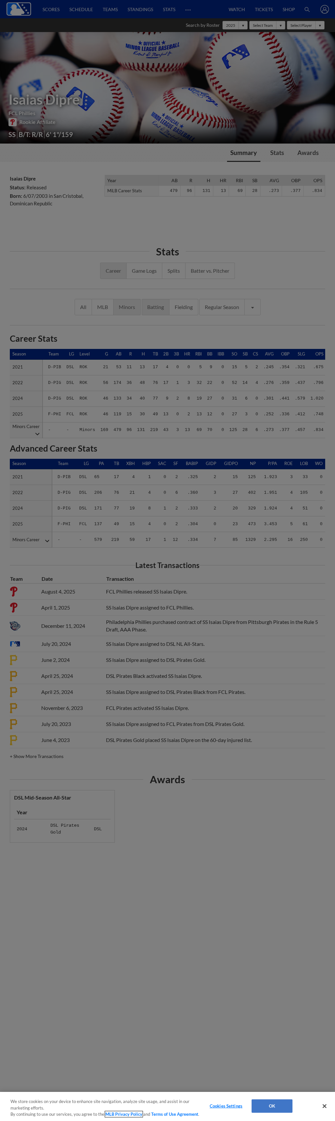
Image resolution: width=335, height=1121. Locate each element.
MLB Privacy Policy (123, 1114)
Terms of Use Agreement (174, 1114)
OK (272, 1105)
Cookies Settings (226, 1105)
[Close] (324, 1106)
